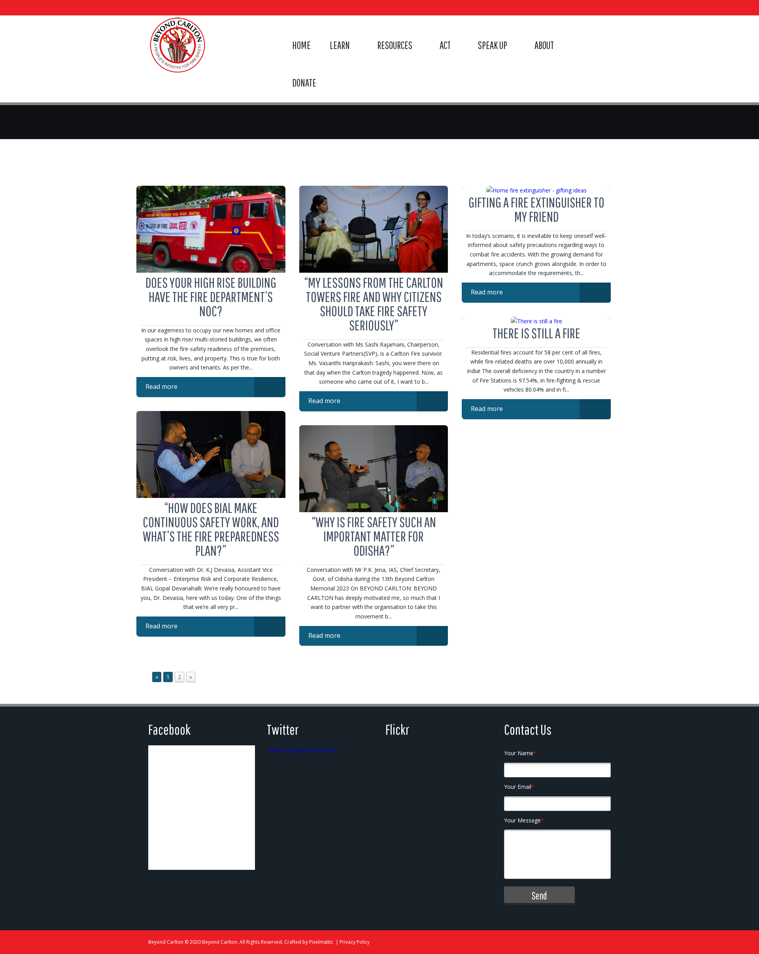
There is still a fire (536, 333)
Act (445, 45)
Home (301, 45)
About (544, 45)
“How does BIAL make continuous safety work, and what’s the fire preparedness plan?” (211, 529)
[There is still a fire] (536, 321)
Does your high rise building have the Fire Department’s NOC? (210, 296)
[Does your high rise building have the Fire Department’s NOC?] (210, 270)
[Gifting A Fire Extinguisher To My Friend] (536, 190)
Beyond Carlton (165, 942)
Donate (304, 83)
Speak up (492, 45)
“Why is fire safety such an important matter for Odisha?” (374, 536)
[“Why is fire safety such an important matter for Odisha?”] (373, 510)
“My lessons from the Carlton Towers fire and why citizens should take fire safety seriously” (373, 303)
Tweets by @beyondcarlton (302, 750)
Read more (161, 386)
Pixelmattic (321, 942)
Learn (340, 45)
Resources (394, 45)
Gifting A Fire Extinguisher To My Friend (536, 209)
